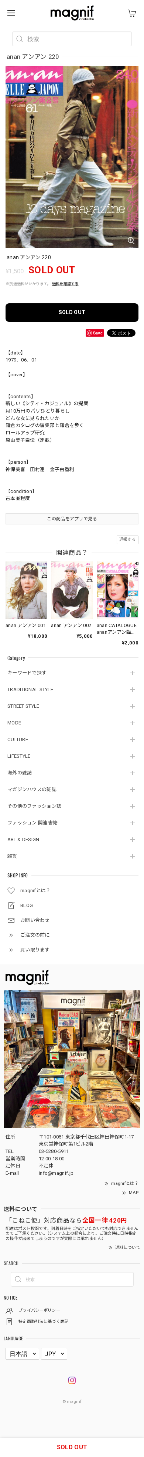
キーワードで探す (27, 673)
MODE (14, 723)
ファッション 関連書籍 (32, 823)
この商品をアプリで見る (72, 518)
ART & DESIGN (23, 839)
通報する (127, 539)
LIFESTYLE (19, 756)
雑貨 (12, 856)
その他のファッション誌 (34, 806)
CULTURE (17, 739)
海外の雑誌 (19, 773)
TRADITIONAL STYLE (30, 689)
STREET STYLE (23, 706)
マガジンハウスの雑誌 (31, 789)
